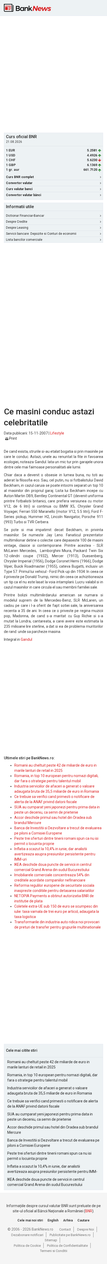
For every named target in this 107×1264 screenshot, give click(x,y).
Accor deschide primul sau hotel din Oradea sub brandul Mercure (52, 1129)
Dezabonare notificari (27, 1235)
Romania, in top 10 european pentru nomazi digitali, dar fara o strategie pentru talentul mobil (52, 1077)
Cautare (83, 1220)
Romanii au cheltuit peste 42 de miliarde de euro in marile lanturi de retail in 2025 (48, 1064)
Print (12, 438)
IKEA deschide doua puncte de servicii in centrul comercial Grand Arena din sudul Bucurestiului (45, 1182)
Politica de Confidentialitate (67, 1246)
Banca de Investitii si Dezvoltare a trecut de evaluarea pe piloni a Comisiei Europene (53, 1143)
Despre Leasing (17, 228)
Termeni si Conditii (53, 1251)
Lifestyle (57, 433)
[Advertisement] (53, 73)
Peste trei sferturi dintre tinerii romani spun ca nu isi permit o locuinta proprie (49, 1156)
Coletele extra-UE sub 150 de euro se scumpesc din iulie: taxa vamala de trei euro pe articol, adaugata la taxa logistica (56, 911)
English (53, 1220)
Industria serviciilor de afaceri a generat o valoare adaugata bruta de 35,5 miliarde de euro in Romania (49, 1090)
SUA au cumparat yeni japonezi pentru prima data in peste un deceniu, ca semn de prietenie (50, 1116)
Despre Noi (85, 1229)
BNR (88, 1211)
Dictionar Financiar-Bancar (25, 215)
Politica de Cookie (27, 1246)
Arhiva (68, 1220)
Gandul (26, 639)
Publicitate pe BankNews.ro (70, 1235)
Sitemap (51, 1240)
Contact (65, 1229)
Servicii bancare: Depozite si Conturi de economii (41, 234)
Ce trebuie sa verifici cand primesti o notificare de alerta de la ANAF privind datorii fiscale (52, 1103)
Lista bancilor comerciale (24, 240)
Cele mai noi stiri (30, 1220)
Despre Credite (16, 222)
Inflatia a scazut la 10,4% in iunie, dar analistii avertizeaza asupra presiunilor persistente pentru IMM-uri (54, 854)
